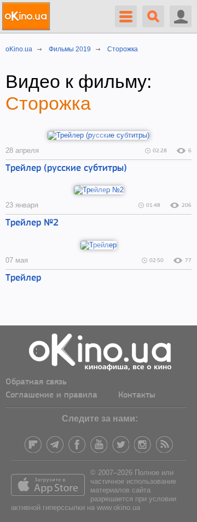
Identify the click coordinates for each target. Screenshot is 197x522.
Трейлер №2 (32, 223)
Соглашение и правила (51, 395)
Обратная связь (36, 382)
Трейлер (23, 278)
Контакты (136, 395)
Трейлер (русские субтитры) (66, 169)
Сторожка (48, 103)
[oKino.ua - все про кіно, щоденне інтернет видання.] (28, 16)
